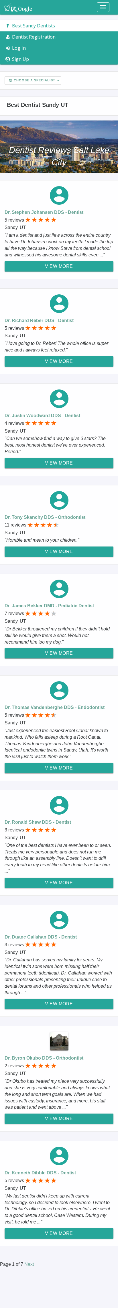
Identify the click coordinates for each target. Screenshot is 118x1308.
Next (29, 1264)
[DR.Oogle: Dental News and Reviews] (18, 7)
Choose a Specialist (34, 80)
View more (59, 266)
